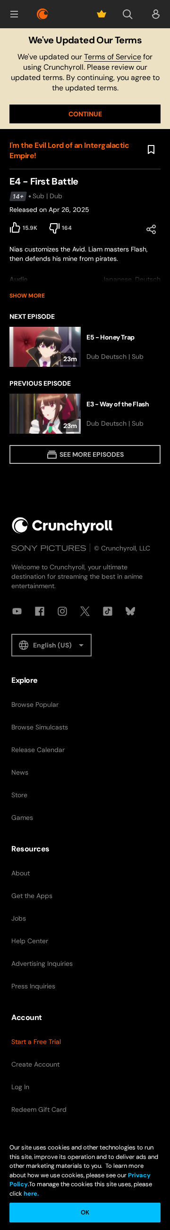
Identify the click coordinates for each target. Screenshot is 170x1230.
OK (85, 1212)
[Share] (151, 229)
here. (30, 1194)
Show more (27, 295)
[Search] (127, 14)
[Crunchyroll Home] (62, 525)
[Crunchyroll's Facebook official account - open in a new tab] (39, 611)
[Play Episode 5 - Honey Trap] (85, 347)
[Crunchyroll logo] (42, 14)
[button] (14, 14)
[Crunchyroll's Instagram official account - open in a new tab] (62, 611)
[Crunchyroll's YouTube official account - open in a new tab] (17, 611)
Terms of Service (112, 57)
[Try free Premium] (101, 14)
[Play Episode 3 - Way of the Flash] (85, 414)
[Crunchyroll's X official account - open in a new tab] (85, 611)
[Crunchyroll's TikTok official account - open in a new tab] (107, 611)
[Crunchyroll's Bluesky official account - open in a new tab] (130, 611)
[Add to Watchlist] (151, 149)
